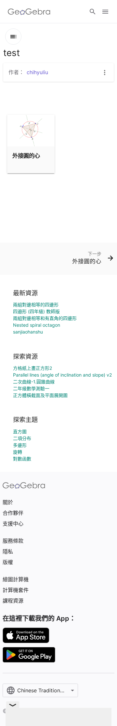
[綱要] (13, 36)
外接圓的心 (26, 155)
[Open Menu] (105, 12)
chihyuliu (37, 72)
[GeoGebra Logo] (29, 11)
